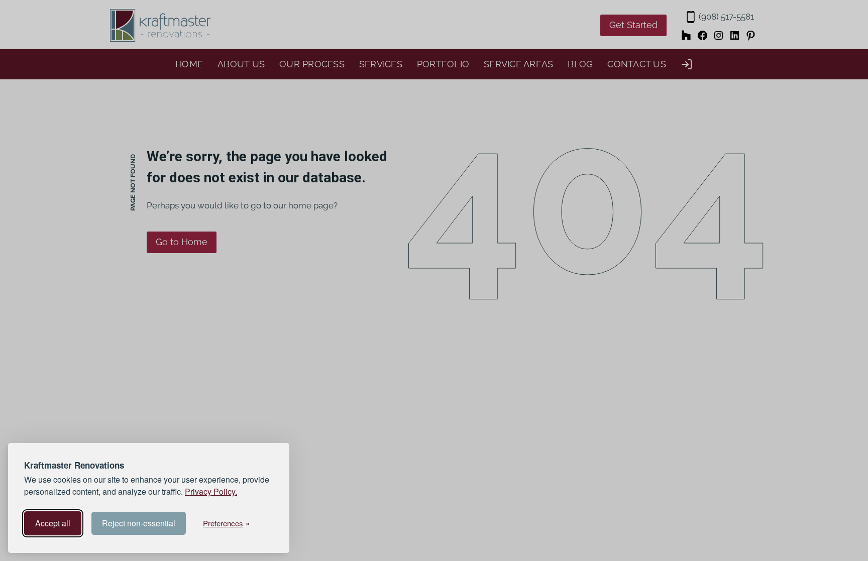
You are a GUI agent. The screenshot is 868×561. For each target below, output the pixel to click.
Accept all (52, 523)
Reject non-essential (138, 523)
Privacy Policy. (211, 491)
